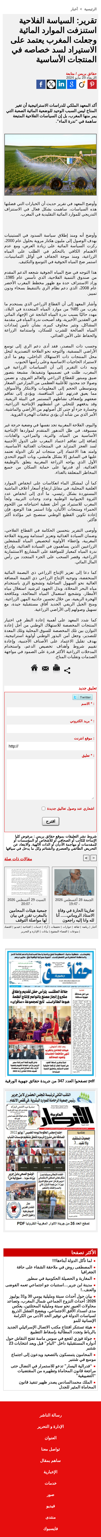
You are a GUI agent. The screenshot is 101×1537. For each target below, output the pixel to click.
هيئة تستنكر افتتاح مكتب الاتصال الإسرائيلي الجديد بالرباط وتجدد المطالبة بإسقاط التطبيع (51, 1329)
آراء (46, 926)
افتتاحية (27, 926)
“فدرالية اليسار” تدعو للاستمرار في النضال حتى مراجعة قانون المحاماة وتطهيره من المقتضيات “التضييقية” (53, 1371)
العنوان (51, 1437)
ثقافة (76, 926)
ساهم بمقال (50, 1460)
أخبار (74, 9)
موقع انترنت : (84, 738)
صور (50, 1494)
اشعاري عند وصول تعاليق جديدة (70, 808)
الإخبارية (50, 1471)
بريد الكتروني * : (82, 721)
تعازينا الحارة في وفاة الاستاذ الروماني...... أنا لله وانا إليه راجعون (75, 915)
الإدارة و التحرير (30, 931)
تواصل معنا (50, 1449)
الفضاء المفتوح (58, 931)
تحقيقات (55, 926)
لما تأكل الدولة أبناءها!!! (72, 1260)
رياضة (85, 926)
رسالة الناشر (51, 1415)
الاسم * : (87, 704)
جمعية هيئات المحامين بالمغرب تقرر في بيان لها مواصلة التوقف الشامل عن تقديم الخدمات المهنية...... (28, 915)
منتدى (51, 1517)
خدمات (37, 926)
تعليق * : (88, 756)
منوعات (74, 931)
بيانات (45, 931)
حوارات (67, 926)
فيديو (17, 926)
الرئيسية (90, 9)
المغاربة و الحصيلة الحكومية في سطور (59, 1278)
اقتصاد (8, 926)
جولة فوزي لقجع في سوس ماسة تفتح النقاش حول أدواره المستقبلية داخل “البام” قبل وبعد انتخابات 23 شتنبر (51, 1343)
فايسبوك (50, 1528)
